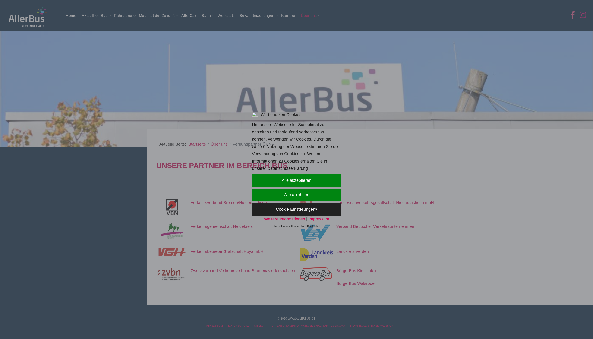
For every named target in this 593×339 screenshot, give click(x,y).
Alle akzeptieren (296, 180)
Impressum (319, 219)
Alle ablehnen (296, 194)
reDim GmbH (312, 226)
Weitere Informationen (284, 219)
